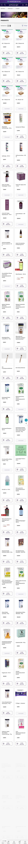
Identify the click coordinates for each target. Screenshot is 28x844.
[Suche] (5, 5)
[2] (10, 26)
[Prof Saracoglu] (14, 5)
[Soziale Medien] (26, 423)
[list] (8, 26)
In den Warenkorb (8, 53)
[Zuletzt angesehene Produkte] (26, 420)
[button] (26, 5)
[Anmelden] (23, 5)
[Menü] (1, 5)
